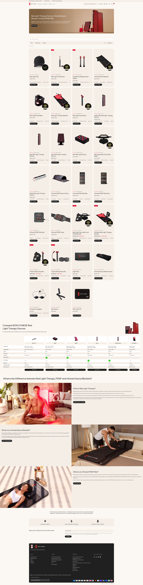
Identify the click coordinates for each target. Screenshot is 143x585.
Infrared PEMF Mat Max (80, 193)
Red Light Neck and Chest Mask (102, 155)
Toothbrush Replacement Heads (81, 77)
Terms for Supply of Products (78, 556)
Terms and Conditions (94, 534)
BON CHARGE (106, 583)
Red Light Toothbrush (58, 76)
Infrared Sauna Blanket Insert (103, 271)
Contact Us (75, 568)
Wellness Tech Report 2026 (57, 559)
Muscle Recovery (33, 558)
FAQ (52, 562)
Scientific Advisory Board (56, 556)
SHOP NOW (34, 369)
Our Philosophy (54, 564)
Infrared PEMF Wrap (57, 232)
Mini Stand (54, 309)
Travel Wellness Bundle (58, 271)
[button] (39, 3)
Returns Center (75, 570)
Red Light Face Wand (79, 115)
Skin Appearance (33, 556)
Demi (76, 343)
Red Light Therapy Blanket (59, 115)
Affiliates (74, 565)
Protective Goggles (36, 309)
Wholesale (75, 564)
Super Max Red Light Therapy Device (103, 116)
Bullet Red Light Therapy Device (37, 194)
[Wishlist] (111, 4)
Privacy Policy (87, 534)
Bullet (34, 343)
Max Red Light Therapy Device (37, 155)
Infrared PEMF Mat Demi (102, 193)
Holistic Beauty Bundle (37, 271)
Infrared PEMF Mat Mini (37, 232)
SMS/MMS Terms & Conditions (78, 559)
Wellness (32, 561)
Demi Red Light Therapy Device (58, 155)
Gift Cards (32, 562)
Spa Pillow (76, 271)
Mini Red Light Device (79, 154)
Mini (55, 343)
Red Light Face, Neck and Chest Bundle (81, 233)
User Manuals (54, 561)
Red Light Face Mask (36, 115)
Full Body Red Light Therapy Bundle (103, 233)
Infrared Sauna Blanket (101, 76)
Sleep (31, 559)
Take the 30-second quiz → (90, 3)
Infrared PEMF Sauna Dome (60, 193)
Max (97, 343)
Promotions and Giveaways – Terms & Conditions (81, 562)
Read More (34, 25)
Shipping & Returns (76, 567)
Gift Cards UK (77, 309)
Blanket (134, 343)
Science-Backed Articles (56, 558)
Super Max (118, 343)
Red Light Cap (34, 76)
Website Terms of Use (77, 558)
